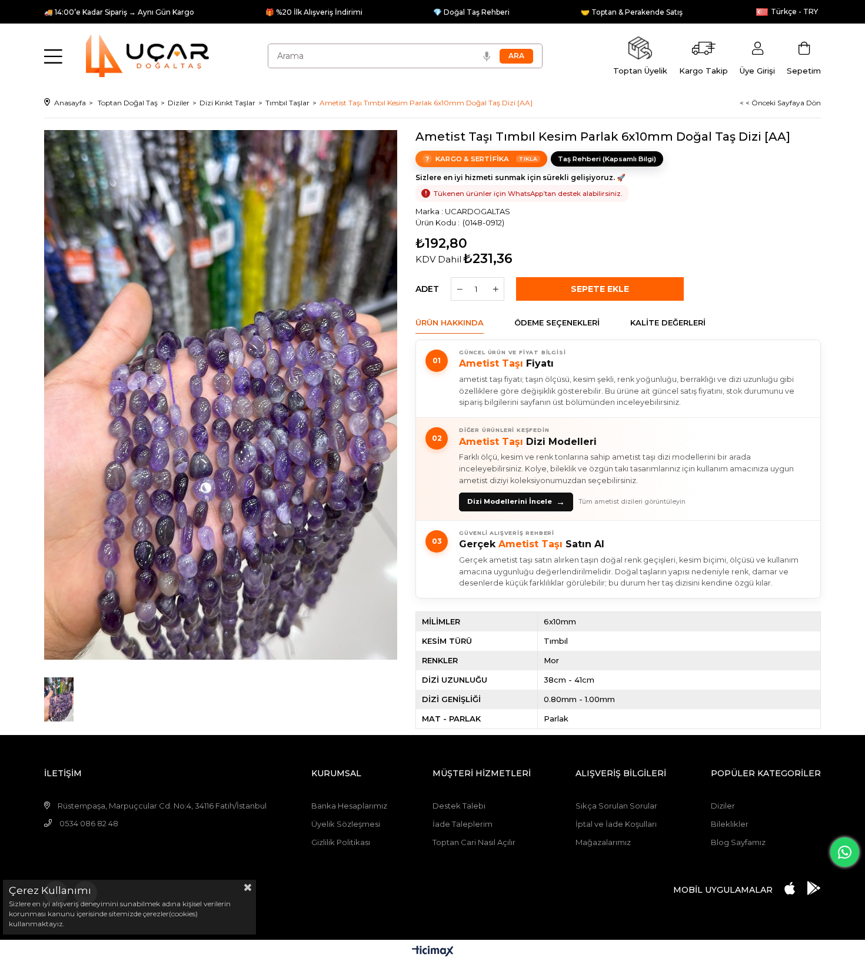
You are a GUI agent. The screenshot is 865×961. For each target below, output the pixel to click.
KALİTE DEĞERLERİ (668, 322)
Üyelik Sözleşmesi (345, 824)
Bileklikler (729, 824)
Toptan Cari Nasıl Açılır (473, 842)
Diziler (723, 805)
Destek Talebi (458, 805)
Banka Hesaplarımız (349, 805)
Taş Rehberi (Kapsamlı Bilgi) (607, 159)
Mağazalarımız (603, 842)
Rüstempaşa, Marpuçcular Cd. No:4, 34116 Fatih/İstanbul (162, 805)
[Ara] (516, 56)
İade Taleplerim (462, 824)
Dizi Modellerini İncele (516, 501)
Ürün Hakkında (449, 322)
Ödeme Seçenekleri (557, 322)
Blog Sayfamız (738, 842)
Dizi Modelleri (528, 441)
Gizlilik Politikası (340, 842)
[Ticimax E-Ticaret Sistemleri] (433, 952)
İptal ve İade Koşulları (616, 824)
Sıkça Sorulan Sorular (616, 805)
